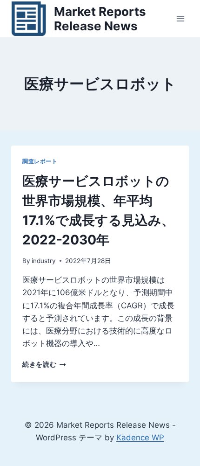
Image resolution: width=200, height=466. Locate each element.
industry (44, 260)
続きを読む (44, 364)
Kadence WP (140, 437)
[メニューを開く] (180, 18)
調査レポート (40, 161)
